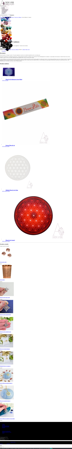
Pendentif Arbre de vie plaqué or (5, 366)
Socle (29, 49)
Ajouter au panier (3, 48)
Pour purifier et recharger (10, 17)
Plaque (27, 49)
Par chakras (4, 11)
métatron (23, 49)
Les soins (3, 8)
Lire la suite (6, 80)
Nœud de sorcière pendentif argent (5, 331)
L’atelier (3, 7)
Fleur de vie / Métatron (17, 17)
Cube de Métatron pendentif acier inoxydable (7, 418)
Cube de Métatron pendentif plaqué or (6, 383)
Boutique (4, 17)
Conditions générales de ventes (6, 432)
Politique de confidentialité (6, 431)
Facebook (3, 427)
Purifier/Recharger (5, 9)
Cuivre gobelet (2, 279)
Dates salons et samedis (5, 426)
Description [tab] (4, 51)
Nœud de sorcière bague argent (5, 297)
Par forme (3, 12)
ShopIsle (1, 443)
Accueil (1, 17)
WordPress (8, 443)
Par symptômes (4, 10)
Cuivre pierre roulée (3, 262)
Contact (3, 13)
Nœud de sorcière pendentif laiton (5, 314)
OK (0, 445)
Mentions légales (13, 442)
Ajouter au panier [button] (6, 146)
